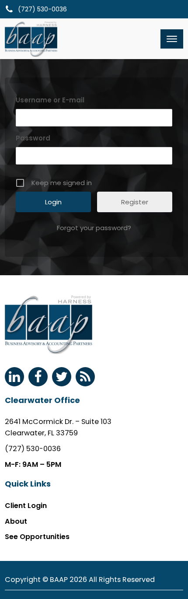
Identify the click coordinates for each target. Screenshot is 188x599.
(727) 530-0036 (33, 449)
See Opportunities (37, 537)
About (16, 521)
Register (134, 202)
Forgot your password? (94, 227)
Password (33, 138)
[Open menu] (172, 39)
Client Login (26, 506)
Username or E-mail (50, 100)
